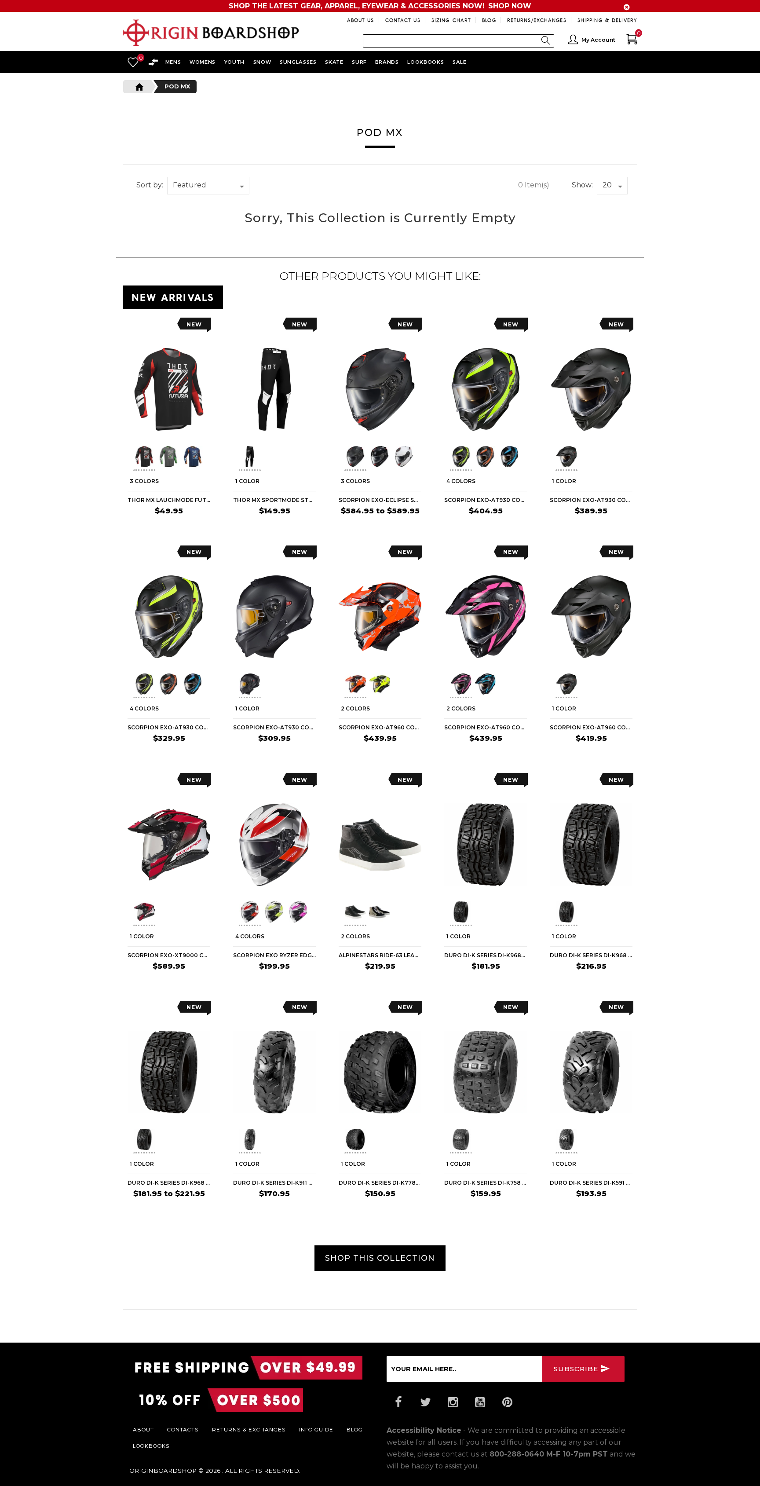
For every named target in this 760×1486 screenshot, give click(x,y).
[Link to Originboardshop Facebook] (398, 1402)
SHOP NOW (509, 6)
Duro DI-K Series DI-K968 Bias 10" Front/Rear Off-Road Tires (169, 1182)
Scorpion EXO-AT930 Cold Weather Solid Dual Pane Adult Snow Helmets (274, 727)
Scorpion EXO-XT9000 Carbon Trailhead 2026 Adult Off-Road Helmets (169, 955)
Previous (126, 458)
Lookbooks (151, 1445)
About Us (360, 20)
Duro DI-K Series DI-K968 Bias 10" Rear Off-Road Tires (591, 955)
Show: (582, 185)
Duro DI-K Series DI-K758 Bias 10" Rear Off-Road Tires (485, 1182)
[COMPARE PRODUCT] (152, 326)
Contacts (183, 1429)
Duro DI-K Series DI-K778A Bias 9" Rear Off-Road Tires (380, 1182)
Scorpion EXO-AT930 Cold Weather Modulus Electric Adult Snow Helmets (485, 500)
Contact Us (402, 20)
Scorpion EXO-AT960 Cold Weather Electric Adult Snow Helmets (591, 727)
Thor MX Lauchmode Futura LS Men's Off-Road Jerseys (169, 500)
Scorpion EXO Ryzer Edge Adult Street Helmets (274, 955)
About (143, 1429)
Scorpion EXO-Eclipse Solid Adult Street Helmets (380, 500)
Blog (489, 20)
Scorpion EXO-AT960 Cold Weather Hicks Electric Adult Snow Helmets (485, 727)
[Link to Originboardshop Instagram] (452, 1402)
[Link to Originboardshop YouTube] (479, 1402)
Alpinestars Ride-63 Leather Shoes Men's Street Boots (380, 955)
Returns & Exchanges (249, 1429)
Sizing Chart (451, 20)
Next (207, 458)
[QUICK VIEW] (167, 326)
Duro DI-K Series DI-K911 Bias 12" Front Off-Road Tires (274, 1182)
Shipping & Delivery (607, 20)
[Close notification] (626, 7)
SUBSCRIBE (577, 1369)
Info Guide (316, 1429)
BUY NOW (506, 983)
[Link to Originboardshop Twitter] (425, 1402)
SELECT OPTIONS (178, 528)
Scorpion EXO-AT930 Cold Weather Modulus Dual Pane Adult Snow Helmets (169, 727)
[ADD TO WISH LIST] (134, 326)
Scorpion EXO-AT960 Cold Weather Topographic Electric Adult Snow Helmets (380, 727)
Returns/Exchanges (536, 20)
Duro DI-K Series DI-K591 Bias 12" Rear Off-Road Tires (591, 1182)
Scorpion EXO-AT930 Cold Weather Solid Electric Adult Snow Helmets (591, 500)
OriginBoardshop (163, 1470)
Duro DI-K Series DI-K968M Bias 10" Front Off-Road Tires (485, 955)
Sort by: (149, 185)
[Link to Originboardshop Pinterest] (507, 1402)
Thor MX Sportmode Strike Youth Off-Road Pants (274, 500)
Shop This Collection (380, 1258)
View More (597, 296)
